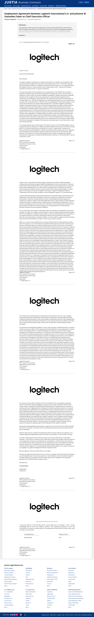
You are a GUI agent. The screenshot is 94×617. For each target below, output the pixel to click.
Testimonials (71, 605)
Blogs (69, 581)
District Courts (8, 603)
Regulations (7, 596)
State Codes (29, 594)
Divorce (28, 575)
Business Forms (51, 596)
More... (6, 586)
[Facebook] (15, 615)
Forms (9, 8)
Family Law (28, 581)
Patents (49, 600)
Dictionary (71, 570)
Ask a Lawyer (16, 5)
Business (49, 568)
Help (63, 614)
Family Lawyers (8, 581)
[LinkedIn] (11, 615)
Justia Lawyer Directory (74, 594)
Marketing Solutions (61, 5)
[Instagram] (17, 615)
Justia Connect (45, 614)
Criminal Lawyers (8, 575)
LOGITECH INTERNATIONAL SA (29, 8)
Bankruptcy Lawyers (9, 570)
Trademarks (50, 603)
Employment (50, 575)
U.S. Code (6, 594)
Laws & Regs (43, 5)
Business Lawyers (9, 572)
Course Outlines (72, 577)
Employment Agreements (34, 19)
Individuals (29, 568)
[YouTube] (13, 615)
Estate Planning (30, 579)
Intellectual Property (52, 577)
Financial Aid (71, 575)
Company (59, 614)
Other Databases (52, 589)
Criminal (28, 572)
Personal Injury (30, 583)
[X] (23, 615)
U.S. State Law (30, 589)
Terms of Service (69, 614)
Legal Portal (53, 614)
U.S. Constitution (8, 592)
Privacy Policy (77, 614)
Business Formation (52, 570)
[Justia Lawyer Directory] (25, 615)
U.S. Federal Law (9, 589)
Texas (27, 605)
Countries (49, 605)
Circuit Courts (7, 600)
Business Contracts (16, 8)
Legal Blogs (50, 594)
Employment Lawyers (9, 577)
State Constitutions (31, 592)
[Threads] (19, 615)
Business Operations (52, 572)
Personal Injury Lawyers (10, 583)
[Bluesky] (21, 615)
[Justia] (10, 2)
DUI (27, 577)
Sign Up (86, 2)
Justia (5, 8)
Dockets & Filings (8, 605)
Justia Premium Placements (75, 596)
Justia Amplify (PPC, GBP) (74, 600)
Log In (80, 2)
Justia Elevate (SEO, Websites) (76, 598)
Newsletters (51, 5)
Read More (22, 35)
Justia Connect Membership (75, 592)
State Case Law (29, 596)
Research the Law (26, 5)
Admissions (71, 572)
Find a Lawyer (8, 5)
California (28, 598)
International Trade (52, 579)
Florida (27, 600)
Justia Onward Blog (73, 603)
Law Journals (71, 579)
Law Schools (35, 5)
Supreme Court (8, 598)
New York (28, 603)
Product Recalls (51, 598)
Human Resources (21, 19)
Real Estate (50, 581)
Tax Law (49, 583)
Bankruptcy (29, 570)
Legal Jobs (49, 592)
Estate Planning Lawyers (10, 579)
